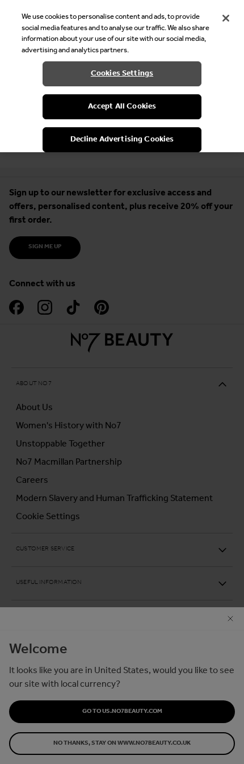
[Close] (225, 18)
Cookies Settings (122, 73)
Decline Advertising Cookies (122, 139)
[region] (122, 76)
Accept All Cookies (122, 106)
